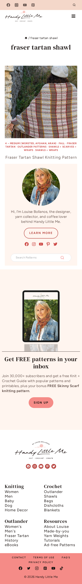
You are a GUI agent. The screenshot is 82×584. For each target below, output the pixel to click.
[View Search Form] (74, 5)
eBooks (11, 545)
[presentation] (41, 102)
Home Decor (16, 510)
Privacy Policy (41, 562)
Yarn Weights (56, 535)
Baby (9, 501)
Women (12, 491)
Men (9, 496)
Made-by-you (56, 531)
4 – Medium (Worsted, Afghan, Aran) (30, 143)
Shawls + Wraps (46, 150)
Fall (62, 143)
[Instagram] (16, 5)
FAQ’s (66, 557)
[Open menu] (73, 16)
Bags (48, 501)
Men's (10, 531)
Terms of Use (44, 557)
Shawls (50, 496)
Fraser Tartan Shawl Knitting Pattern (41, 157)
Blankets (52, 510)
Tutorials (52, 540)
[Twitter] (28, 568)
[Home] (25, 38)
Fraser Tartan (17, 535)
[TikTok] (61, 568)
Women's (13, 526)
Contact (19, 557)
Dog (8, 505)
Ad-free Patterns (59, 545)
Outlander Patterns (32, 146)
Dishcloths (54, 505)
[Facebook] (8, 5)
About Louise (56, 526)
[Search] (62, 258)
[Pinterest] (33, 5)
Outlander (53, 491)
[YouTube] (24, 5)
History (11, 540)
